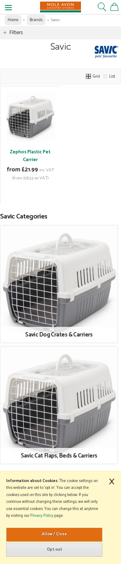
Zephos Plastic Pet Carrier (30, 156)
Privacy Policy (41, 515)
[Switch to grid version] (89, 76)
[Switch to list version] (105, 76)
